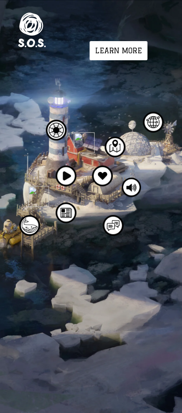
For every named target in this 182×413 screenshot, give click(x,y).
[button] (118, 50)
